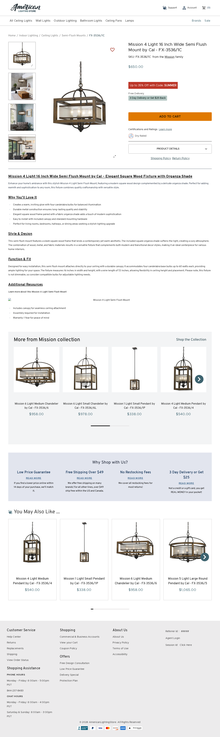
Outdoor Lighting (65, 20)
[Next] (199, 379)
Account (192, 7)
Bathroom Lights (91, 20)
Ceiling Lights (49, 35)
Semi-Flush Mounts (74, 35)
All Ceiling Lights (21, 20)
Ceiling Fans (114, 20)
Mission (169, 57)
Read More (33, 478)
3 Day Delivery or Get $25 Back (148, 98)
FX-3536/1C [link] (96, 35)
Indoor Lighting (28, 35)
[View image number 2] (22, 86)
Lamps (129, 20)
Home (12, 35)
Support (172, 7)
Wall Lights (43, 20)
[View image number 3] (22, 117)
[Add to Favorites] (112, 50)
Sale (207, 20)
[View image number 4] (22, 148)
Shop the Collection (191, 340)
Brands (196, 20)
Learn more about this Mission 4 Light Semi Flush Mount (37, 291)
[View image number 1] (22, 55)
